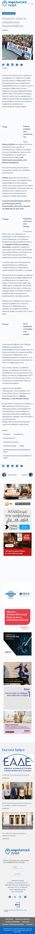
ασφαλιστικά (18, 434)
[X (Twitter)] (9, 65)
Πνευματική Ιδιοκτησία (22, 919)
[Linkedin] (25, 897)
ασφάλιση (6, 434)
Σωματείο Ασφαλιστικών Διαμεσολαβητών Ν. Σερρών (17, 457)
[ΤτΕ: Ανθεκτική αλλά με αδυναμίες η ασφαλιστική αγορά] (17, 821)
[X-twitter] (15, 897)
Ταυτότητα (29, 924)
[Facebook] (4, 65)
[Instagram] (20, 897)
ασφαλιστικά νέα (9, 438)
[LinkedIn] (13, 65)
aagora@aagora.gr (20, 889)
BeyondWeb (17, 931)
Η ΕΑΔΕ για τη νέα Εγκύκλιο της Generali (15, 775)
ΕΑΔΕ (21, 446)
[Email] (22, 65)
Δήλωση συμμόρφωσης (13, 921)
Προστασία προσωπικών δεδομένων (13, 924)
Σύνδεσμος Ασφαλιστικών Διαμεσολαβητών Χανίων (17, 451)
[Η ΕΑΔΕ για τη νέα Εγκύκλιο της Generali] (17, 762)
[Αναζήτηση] (28, 3)
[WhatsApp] (18, 65)
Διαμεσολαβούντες (9, 13)
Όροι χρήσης (9, 919)
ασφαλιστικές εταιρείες (10, 442)
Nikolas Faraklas (12, 930)
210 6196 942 (19, 891)
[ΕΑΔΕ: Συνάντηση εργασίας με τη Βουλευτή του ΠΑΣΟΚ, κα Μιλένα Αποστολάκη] (17, 790)
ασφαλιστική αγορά (9, 446)
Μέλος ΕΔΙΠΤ (25, 921)
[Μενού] (32, 4)
